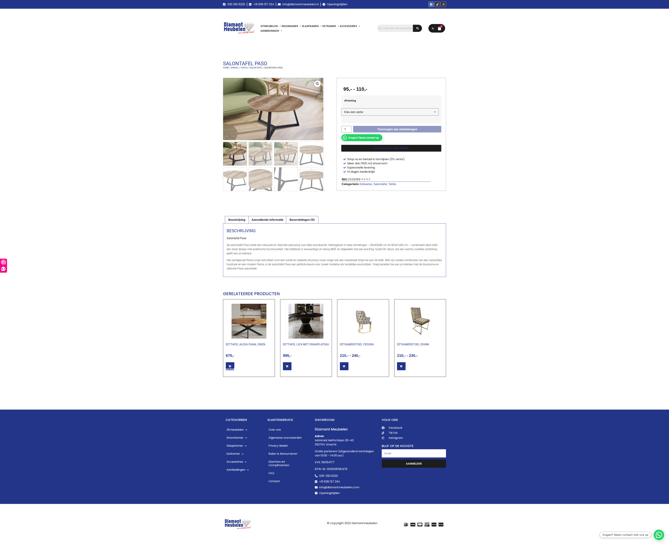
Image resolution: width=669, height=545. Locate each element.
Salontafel (256, 67)
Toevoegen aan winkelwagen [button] (241, 367)
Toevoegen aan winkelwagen (397, 129)
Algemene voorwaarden (285, 438)
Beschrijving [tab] (236, 219)
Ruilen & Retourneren (282, 454)
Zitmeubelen (269, 26)
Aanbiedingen (269, 30)
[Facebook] (431, 4)
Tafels (244, 67)
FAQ (271, 473)
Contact (274, 481)
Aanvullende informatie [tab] (267, 219)
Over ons (274, 430)
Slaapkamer (310, 26)
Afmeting (350, 100)
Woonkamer (290, 26)
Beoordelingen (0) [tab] (302, 219)
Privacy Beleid (277, 446)
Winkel (235, 67)
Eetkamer (329, 26)
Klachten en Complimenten (278, 463)
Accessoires (348, 26)
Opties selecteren (304, 366)
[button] (317, 84)
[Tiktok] (437, 4)
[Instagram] (443, 4)
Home (226, 67)
